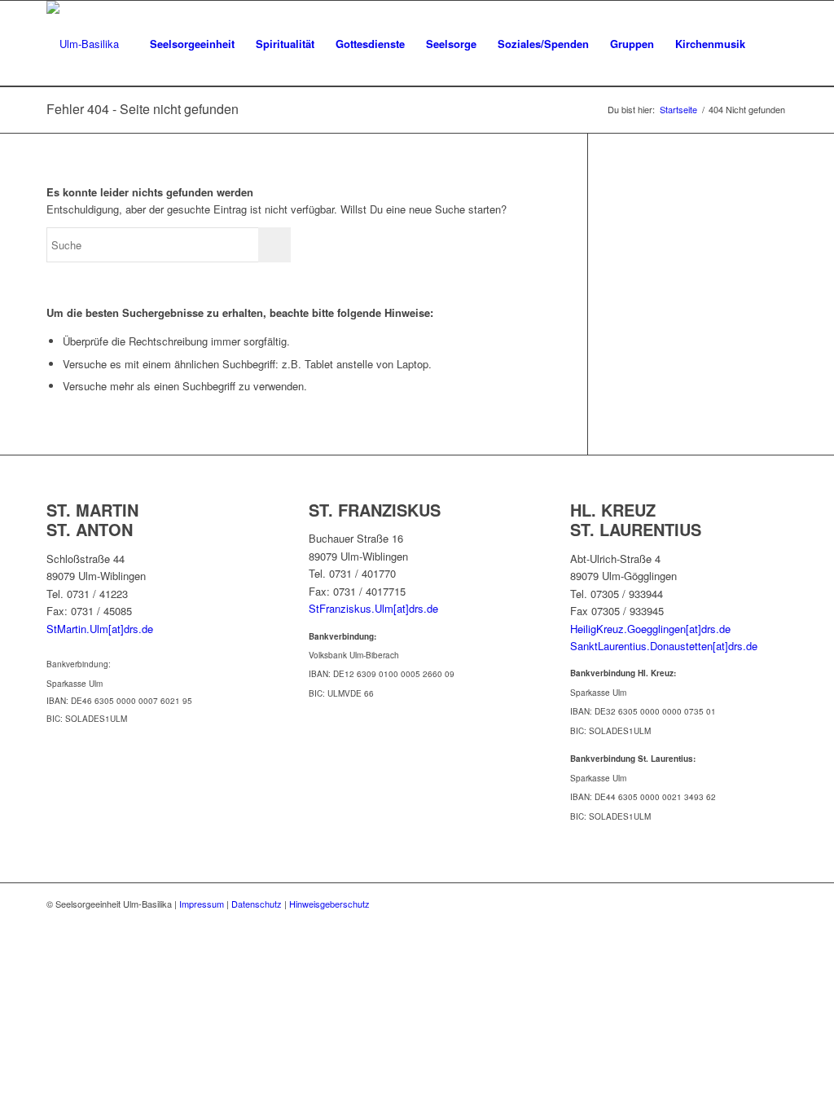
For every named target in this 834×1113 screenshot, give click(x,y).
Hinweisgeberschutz (329, 903)
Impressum (201, 903)
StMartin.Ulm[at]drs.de (99, 628)
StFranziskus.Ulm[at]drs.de (373, 608)
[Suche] (772, 43)
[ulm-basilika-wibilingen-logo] (82, 43)
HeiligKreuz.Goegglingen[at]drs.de (650, 628)
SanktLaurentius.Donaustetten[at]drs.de (663, 645)
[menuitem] (192, 43)
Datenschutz (256, 903)
